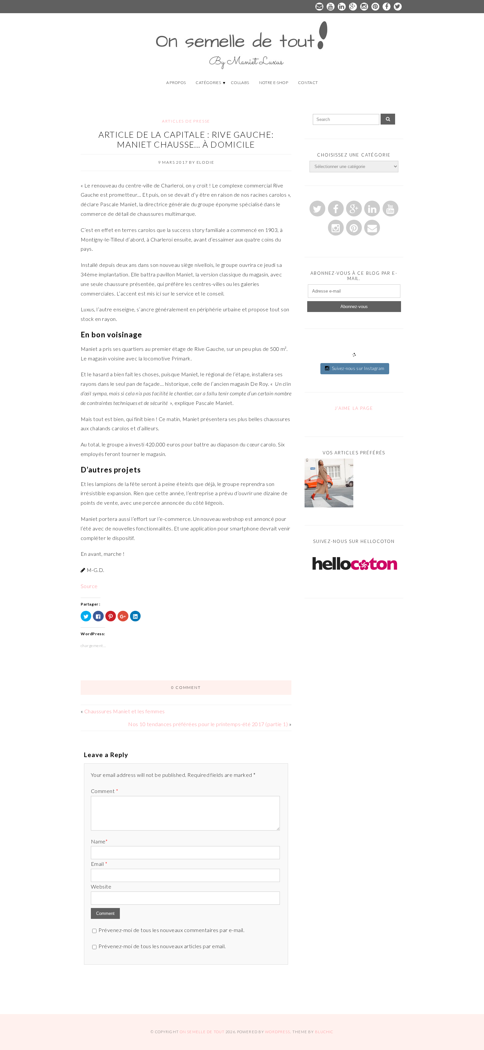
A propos (176, 82)
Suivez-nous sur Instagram (358, 368)
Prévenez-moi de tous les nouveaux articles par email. (162, 946)
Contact (308, 82)
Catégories (208, 82)
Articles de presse (186, 121)
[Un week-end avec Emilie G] (329, 485)
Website (101, 886)
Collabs (240, 82)
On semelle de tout (202, 1032)
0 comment (186, 687)
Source (89, 586)
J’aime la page (354, 408)
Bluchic (324, 1032)
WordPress (277, 1032)
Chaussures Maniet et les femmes (124, 711)
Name (99, 841)
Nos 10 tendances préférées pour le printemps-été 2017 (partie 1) (208, 724)
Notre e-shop (273, 82)
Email (99, 864)
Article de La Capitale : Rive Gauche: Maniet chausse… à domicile (186, 139)
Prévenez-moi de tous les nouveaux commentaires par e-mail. (171, 930)
